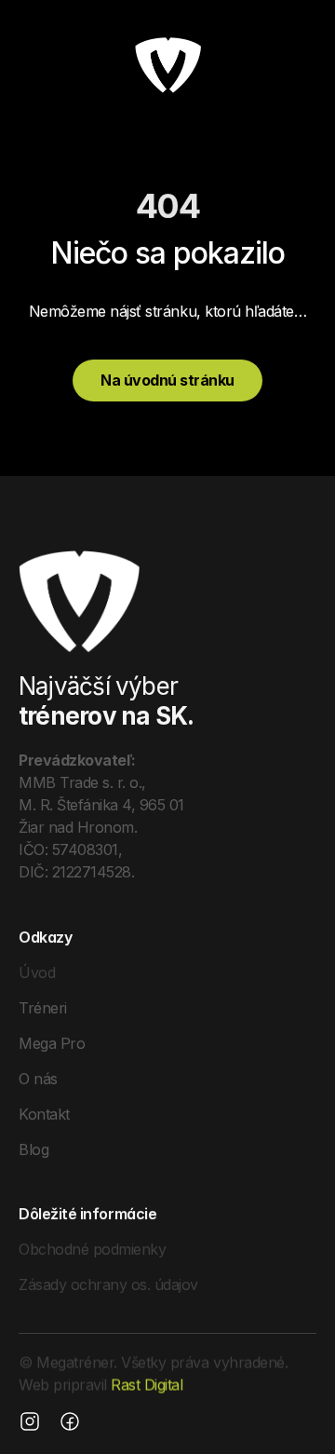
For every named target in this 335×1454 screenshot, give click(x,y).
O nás (38, 1077)
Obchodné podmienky (92, 1249)
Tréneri (43, 1007)
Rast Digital (146, 1385)
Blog (33, 1148)
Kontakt (44, 1113)
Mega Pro (52, 1042)
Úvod (37, 971)
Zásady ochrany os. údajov (108, 1284)
